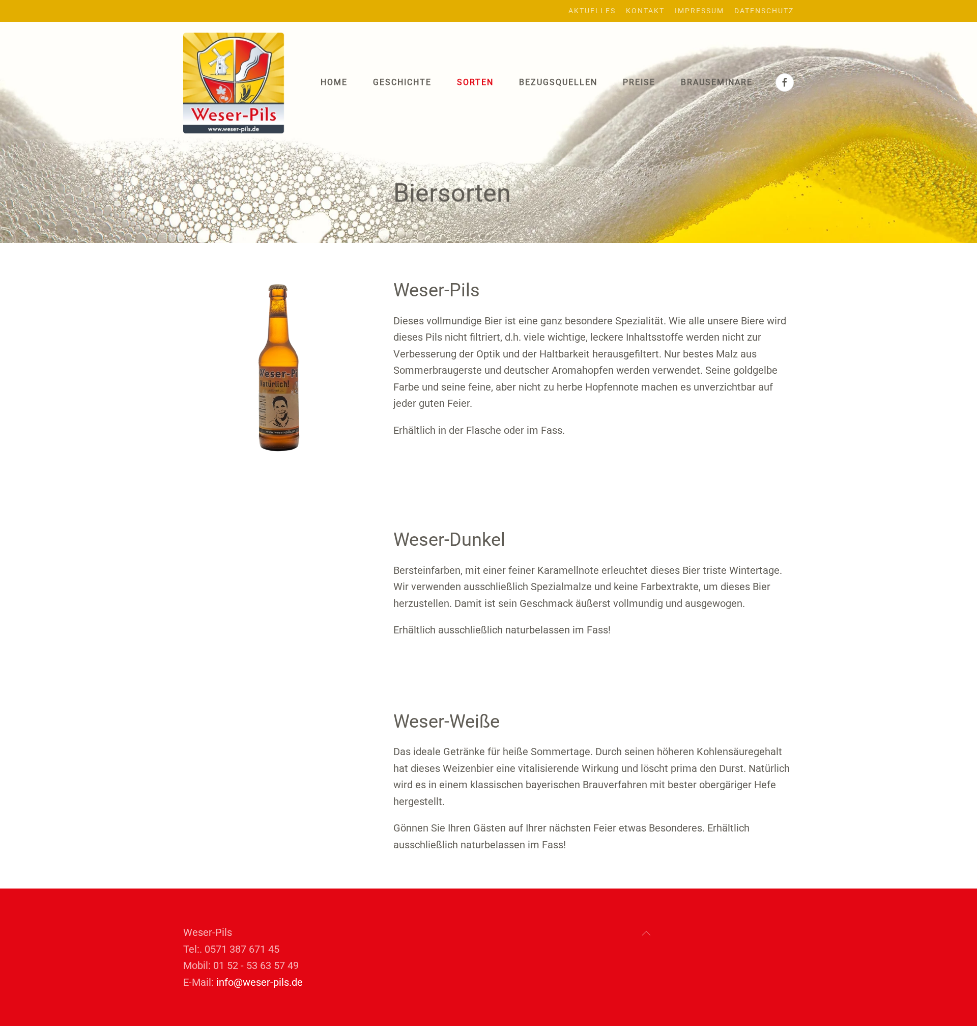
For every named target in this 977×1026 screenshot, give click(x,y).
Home (334, 82)
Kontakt (645, 11)
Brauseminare (717, 82)
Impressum (699, 11)
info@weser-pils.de (259, 982)
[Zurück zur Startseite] (234, 83)
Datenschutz (764, 11)
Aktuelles (592, 11)
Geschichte (402, 82)
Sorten (475, 82)
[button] (646, 933)
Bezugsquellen (558, 82)
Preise (639, 82)
